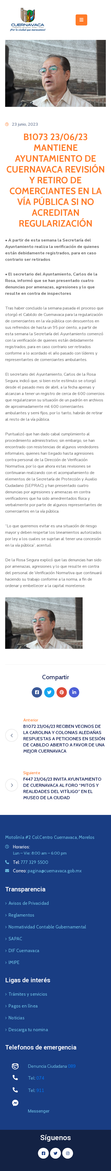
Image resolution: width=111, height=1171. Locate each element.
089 (72, 1066)
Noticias (17, 1017)
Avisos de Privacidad (29, 903)
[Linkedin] (74, 692)
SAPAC (15, 938)
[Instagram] (67, 1153)
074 (40, 1078)
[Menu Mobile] (81, 19)
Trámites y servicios (28, 994)
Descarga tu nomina (28, 1029)
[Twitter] (49, 692)
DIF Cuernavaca (24, 950)
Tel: (30, 862)
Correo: (47, 870)
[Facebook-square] (43, 1153)
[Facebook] (37, 692)
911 (40, 1090)
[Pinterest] (62, 692)
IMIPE (14, 962)
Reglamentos (21, 915)
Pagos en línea (23, 1006)
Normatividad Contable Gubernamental (47, 926)
